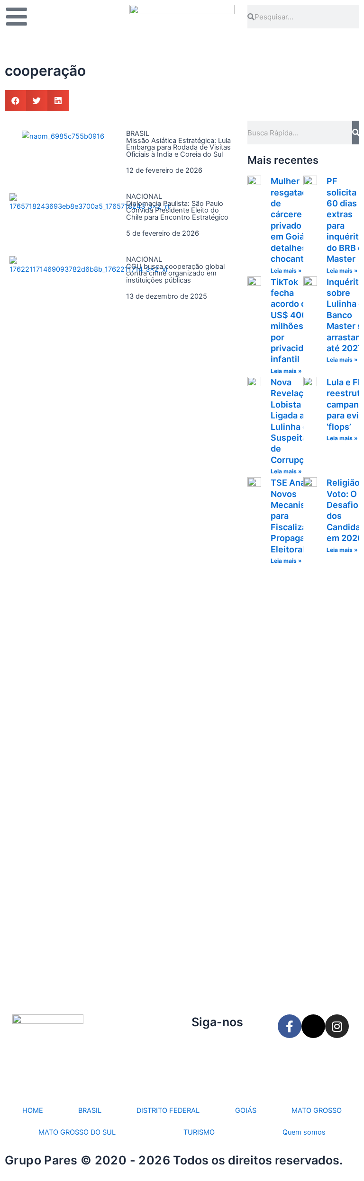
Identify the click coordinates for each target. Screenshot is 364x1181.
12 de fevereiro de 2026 (164, 170)
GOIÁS (245, 1110)
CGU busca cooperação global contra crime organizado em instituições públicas (175, 273)
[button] (15, 100)
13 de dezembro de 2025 (166, 296)
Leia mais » (286, 270)
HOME (32, 1110)
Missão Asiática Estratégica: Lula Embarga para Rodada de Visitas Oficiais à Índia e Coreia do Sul (178, 147)
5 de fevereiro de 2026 (162, 233)
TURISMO (199, 1132)
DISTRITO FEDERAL (168, 1110)
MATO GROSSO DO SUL (77, 1132)
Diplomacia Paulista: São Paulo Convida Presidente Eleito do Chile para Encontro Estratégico (177, 210)
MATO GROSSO (316, 1110)
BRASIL (89, 1110)
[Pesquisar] (355, 132)
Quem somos (304, 1132)
